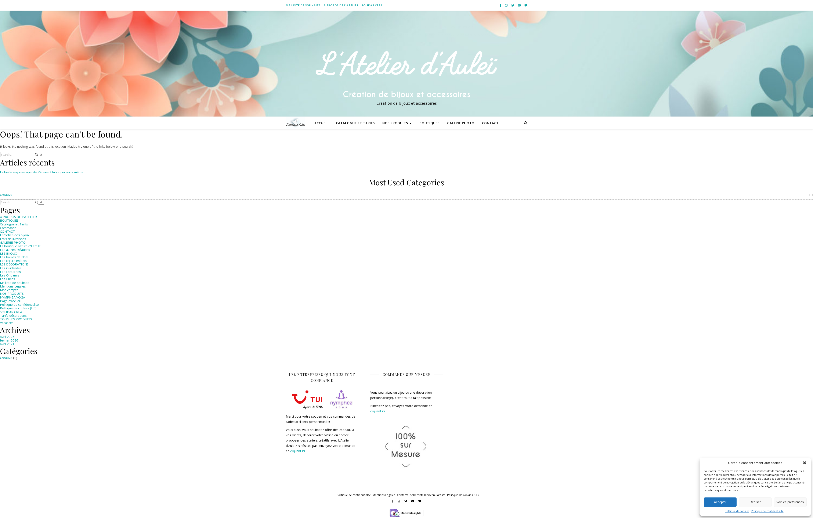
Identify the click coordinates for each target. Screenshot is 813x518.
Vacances (7, 323)
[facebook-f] (501, 5)
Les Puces (7, 279)
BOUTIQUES (429, 123)
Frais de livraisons (13, 239)
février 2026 (9, 340)
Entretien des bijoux (14, 235)
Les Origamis (9, 275)
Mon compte (9, 290)
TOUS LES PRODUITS (16, 319)
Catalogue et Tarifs (355, 123)
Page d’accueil (10, 301)
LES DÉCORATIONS (14, 264)
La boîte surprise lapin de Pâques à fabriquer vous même (41, 172)
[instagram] (506, 5)
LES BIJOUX (8, 253)
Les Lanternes (10, 271)
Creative (6, 194)
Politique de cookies (737, 511)
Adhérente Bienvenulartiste (427, 495)
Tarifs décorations (13, 315)
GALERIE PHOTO (13, 242)
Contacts (402, 495)
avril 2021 (7, 344)
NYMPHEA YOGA (12, 297)
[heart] (525, 5)
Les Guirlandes (11, 268)
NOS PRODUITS (395, 123)
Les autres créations (15, 249)
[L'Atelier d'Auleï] (406, 64)
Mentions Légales (13, 286)
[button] (804, 463)
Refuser (755, 502)
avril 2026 (7, 337)
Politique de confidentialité (767, 511)
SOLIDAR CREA (372, 5)
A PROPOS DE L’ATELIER (341, 5)
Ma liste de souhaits (303, 5)
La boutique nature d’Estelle (20, 246)
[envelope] (519, 5)
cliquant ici (297, 451)
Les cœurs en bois (13, 260)
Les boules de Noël (14, 257)
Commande (8, 228)
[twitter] (513, 5)
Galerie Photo (460, 123)
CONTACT (490, 123)
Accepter (720, 502)
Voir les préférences (790, 502)
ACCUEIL (321, 123)
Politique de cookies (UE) (18, 308)
